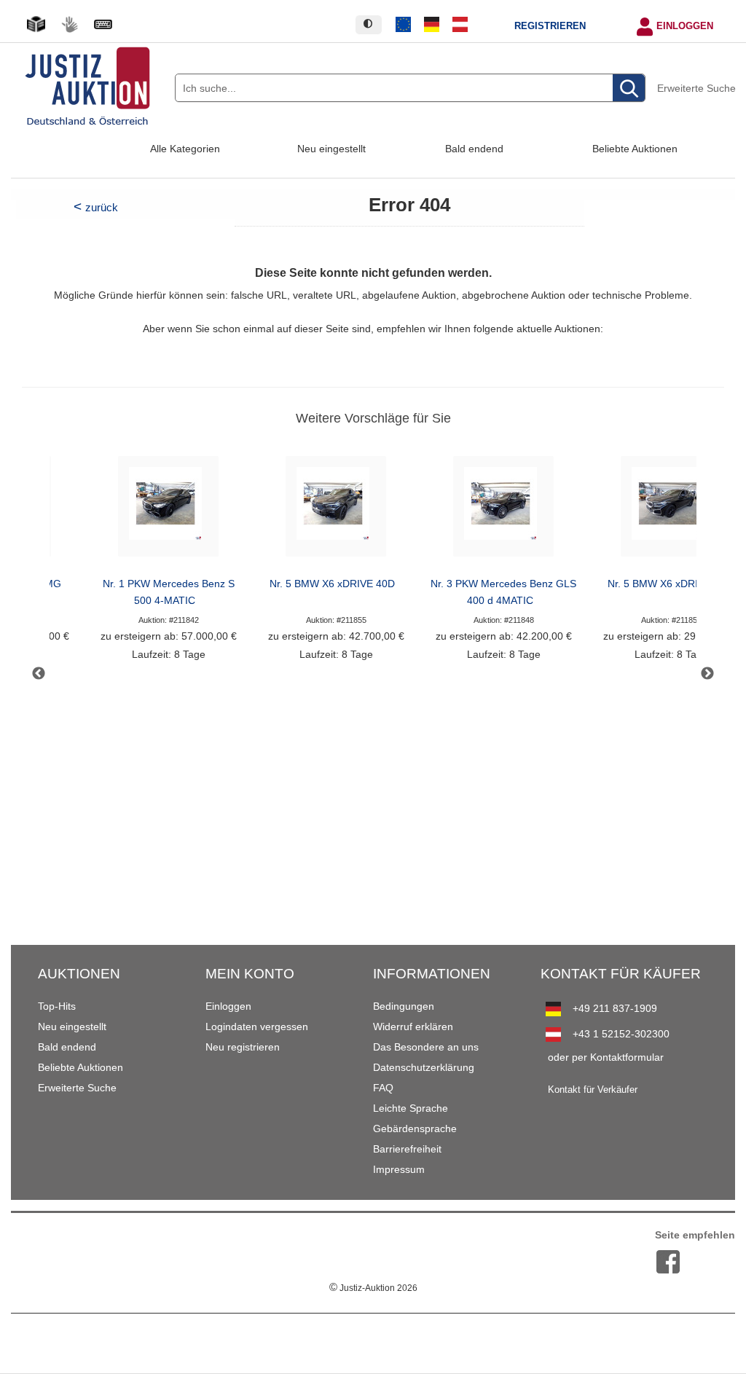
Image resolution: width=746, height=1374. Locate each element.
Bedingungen (403, 1006)
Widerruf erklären (413, 1026)
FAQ (383, 1088)
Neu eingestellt (331, 148)
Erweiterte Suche (696, 88)
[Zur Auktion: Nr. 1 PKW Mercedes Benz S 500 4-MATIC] (168, 510)
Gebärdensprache (415, 1128)
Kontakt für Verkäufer (592, 1090)
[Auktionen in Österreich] (460, 25)
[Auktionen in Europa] (403, 25)
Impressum (399, 1169)
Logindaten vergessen (256, 1026)
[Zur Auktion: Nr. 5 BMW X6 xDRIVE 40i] (671, 510)
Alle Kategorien (185, 148)
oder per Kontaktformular (606, 1057)
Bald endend (474, 148)
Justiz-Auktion (373, 1288)
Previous (38, 674)
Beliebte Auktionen (635, 148)
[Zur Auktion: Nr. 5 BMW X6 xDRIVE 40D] (336, 510)
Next (707, 674)
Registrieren (550, 26)
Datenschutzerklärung (423, 1067)
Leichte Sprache (410, 1108)
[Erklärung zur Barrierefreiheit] (102, 24)
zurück (101, 207)
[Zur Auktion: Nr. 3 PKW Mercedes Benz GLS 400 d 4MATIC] (503, 510)
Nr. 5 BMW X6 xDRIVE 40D (332, 583)
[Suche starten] (629, 88)
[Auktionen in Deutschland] (432, 25)
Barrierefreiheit (407, 1149)
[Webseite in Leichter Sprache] (35, 24)
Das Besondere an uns (426, 1047)
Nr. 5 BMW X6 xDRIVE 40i (668, 583)
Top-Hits (57, 1006)
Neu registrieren (242, 1047)
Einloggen (684, 26)
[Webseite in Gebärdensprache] (69, 24)
